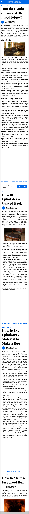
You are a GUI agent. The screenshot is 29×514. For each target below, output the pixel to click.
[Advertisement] (14, 164)
